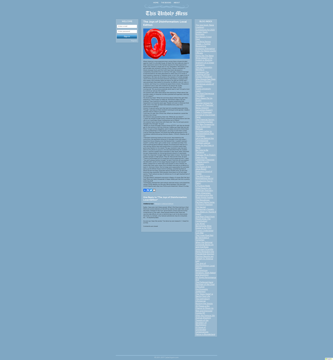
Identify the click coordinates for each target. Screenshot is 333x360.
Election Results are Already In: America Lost (204, 259)
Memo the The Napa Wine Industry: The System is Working (205, 58)
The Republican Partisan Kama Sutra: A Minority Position (205, 202)
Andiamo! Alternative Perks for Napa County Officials (206, 51)
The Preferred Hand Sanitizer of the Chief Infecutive (205, 284)
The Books (166, 3)
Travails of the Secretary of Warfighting (202, 323)
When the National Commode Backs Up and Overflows (205, 245)
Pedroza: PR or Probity (206, 155)
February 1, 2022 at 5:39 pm (164, 204)
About (177, 3)
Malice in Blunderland (205, 334)
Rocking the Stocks (204, 304)
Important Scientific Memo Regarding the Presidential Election (205, 252)
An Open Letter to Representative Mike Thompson (205, 134)
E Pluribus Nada (203, 186)
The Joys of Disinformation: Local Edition (205, 266)
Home (155, 3)
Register (134, 41)
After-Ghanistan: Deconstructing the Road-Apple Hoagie (204, 195)
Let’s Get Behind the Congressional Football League (205, 141)
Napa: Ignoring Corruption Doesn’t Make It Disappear (204, 110)
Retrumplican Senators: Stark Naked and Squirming (206, 273)
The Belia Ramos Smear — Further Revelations (203, 44)
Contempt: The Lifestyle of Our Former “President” (204, 74)
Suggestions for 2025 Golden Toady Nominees (205, 32)
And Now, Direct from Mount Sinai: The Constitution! (205, 219)
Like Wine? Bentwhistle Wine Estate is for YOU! (204, 226)
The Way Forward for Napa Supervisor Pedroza (205, 127)
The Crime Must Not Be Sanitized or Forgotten (204, 238)
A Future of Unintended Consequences (202, 330)
